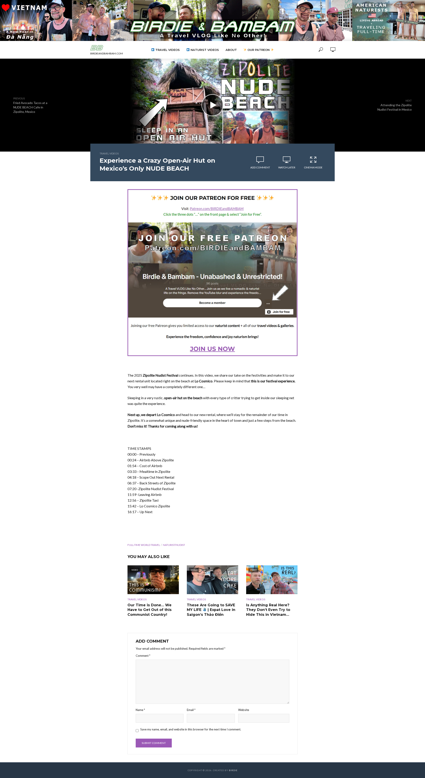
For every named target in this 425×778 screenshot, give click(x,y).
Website (243, 710)
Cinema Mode (313, 167)
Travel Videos (167, 50)
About (231, 50)
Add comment (260, 167)
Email (191, 710)
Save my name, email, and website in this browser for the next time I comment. (190, 729)
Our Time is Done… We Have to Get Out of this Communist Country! (150, 610)
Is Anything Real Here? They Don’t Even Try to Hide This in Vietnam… (268, 610)
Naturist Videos (204, 50)
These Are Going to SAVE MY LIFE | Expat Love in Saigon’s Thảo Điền (211, 610)
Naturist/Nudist (174, 545)
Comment (143, 655)
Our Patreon (258, 50)
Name (140, 710)
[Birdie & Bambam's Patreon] (213, 272)
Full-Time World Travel (144, 545)
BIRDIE (233, 770)
